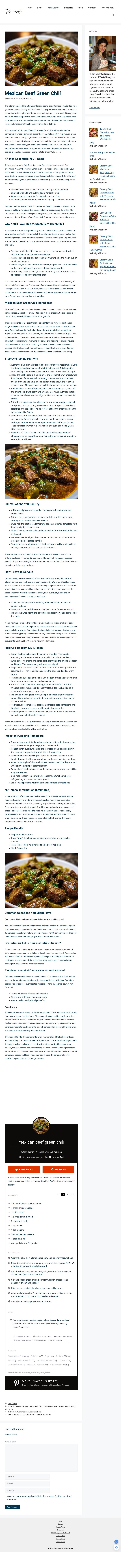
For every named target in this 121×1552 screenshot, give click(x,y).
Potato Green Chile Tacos (49, 152)
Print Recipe (26, 1169)
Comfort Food (47, 1406)
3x (72, 1194)
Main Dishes (54, 7)
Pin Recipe (60, 1169)
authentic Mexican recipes (18, 1406)
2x (68, 1194)
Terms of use (60, 1542)
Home (29, 7)
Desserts (68, 7)
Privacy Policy (107, 7)
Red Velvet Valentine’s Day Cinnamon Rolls (24, 1412)
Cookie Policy (60, 1527)
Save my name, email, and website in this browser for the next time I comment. (39, 1498)
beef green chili (35, 1406)
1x (63, 1194)
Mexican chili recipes (62, 1406)
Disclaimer (60, 1530)
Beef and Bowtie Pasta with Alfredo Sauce (35, 641)
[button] (112, 14)
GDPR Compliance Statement (60, 1533)
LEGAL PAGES (60, 1536)
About (81, 7)
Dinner (40, 7)
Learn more (94, 107)
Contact (92, 7)
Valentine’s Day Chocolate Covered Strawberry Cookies (29, 1414)
